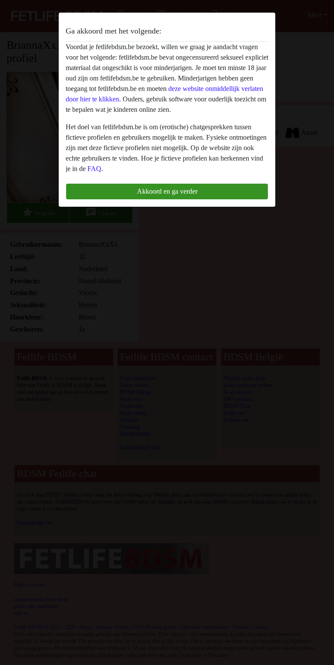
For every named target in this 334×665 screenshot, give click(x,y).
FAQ (94, 168)
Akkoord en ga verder (167, 191)
